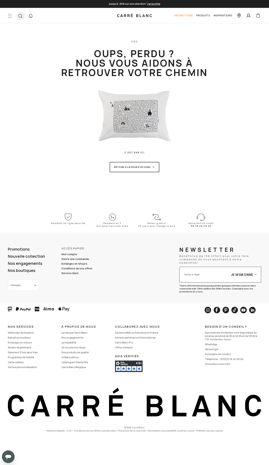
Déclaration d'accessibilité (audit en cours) (171, 430)
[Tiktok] (234, 310)
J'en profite (153, 4)
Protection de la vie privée (132, 430)
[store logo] (134, 15)
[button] (30, 16)
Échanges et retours (20, 342)
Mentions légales (55, 430)
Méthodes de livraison (21, 332)
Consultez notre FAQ (217, 364)
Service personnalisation (22, 367)
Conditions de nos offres (76, 268)
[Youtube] (243, 310)
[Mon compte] (248, 15)
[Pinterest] (226, 310)
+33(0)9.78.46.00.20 (231, 359)
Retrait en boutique (19, 337)
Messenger (212, 349)
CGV (69, 430)
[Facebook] (216, 310)
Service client (70, 273)
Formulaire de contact (218, 354)
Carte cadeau (16, 362)
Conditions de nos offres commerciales (95, 430)
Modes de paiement (19, 347)
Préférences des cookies (209, 430)
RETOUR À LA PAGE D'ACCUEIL (132, 167)
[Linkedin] (252, 310)
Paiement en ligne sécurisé (68, 223)
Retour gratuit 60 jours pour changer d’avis (156, 224)
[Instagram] (208, 310)
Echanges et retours (74, 263)
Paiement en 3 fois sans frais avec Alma (112, 224)
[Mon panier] (258, 15)
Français (16, 285)
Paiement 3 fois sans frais (23, 352)
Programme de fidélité (21, 357)
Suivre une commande (75, 259)
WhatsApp (211, 344)
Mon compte (69, 254)
